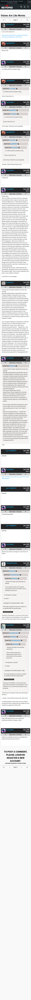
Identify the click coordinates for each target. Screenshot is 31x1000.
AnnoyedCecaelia (14, 574)
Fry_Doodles (12, 88)
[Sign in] (24, 6)
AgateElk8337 (12, 110)
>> (16, 88)
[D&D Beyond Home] (7, 6)
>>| (27, 20)
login (18, 755)
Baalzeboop (12, 366)
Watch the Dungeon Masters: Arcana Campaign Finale (12, 2)
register (12, 758)
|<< (4, 20)
